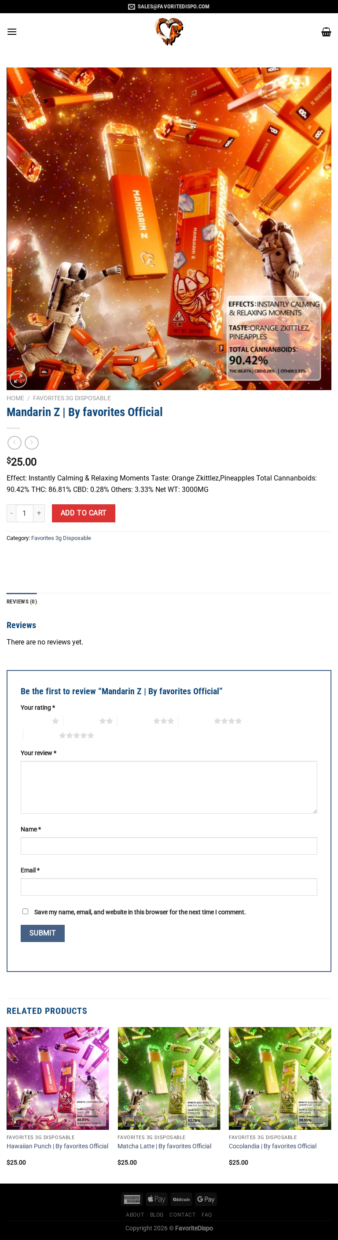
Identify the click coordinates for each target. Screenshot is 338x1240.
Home (15, 398)
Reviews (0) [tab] (22, 601)
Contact (182, 1215)
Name (31, 829)
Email (30, 870)
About (135, 1215)
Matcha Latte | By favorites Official (164, 1146)
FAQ (207, 1215)
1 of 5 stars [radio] (34, 720)
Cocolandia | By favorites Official (272, 1146)
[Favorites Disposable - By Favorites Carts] (169, 31)
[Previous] (7, 1104)
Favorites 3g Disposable (72, 398)
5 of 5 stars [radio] (41, 735)
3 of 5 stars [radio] (135, 720)
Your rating (38, 707)
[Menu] (12, 31)
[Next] (331, 1104)
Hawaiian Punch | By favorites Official (57, 1146)
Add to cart (84, 513)
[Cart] (326, 31)
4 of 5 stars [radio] (196, 720)
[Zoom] (18, 379)
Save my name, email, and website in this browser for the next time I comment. (140, 912)
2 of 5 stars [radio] (81, 720)
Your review (38, 753)
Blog (157, 1215)
